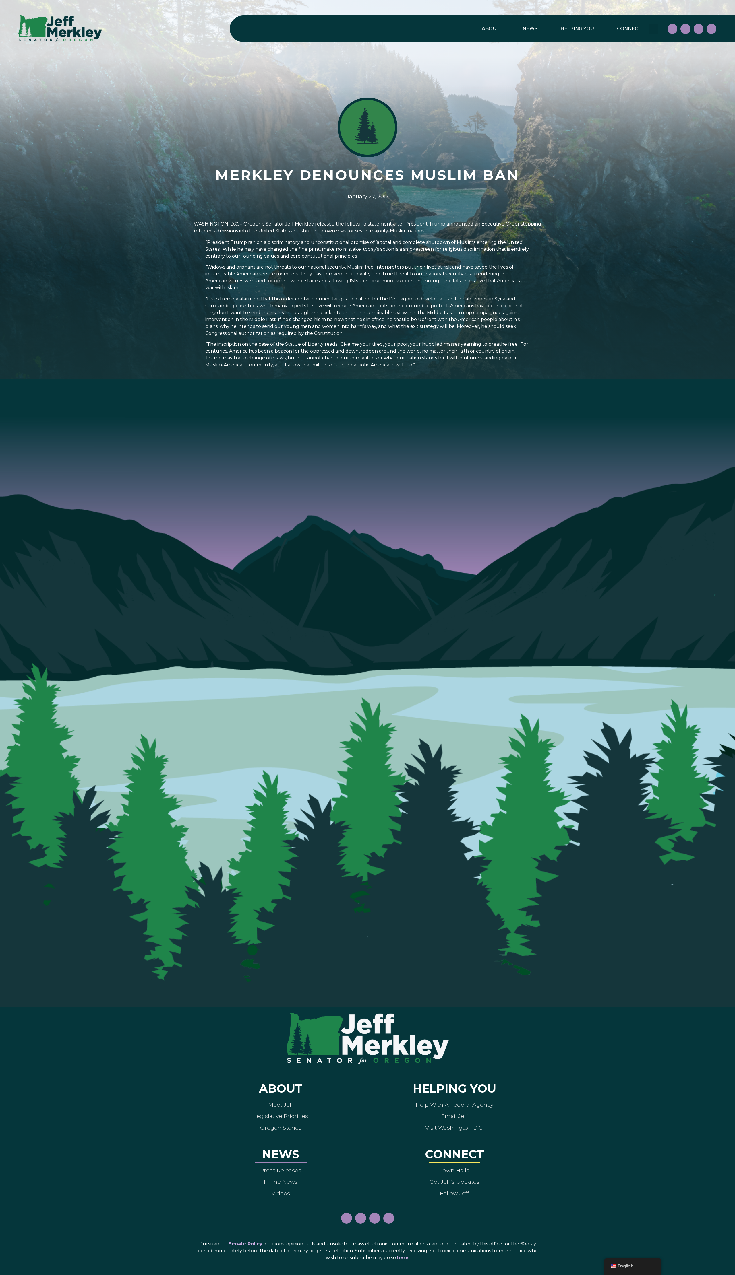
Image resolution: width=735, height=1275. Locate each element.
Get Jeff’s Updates (454, 1182)
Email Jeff (454, 1116)
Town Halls (454, 1170)
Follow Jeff (454, 1193)
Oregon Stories (280, 1127)
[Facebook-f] (672, 29)
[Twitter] (711, 29)
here (403, 1257)
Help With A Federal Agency (454, 1104)
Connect (629, 28)
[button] (653, 29)
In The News (281, 1182)
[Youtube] (698, 29)
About (491, 28)
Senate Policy (245, 1244)
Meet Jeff (280, 1104)
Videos (280, 1193)
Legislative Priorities (280, 1116)
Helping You (577, 28)
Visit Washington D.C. (454, 1127)
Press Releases (280, 1170)
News (530, 28)
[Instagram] (685, 29)
